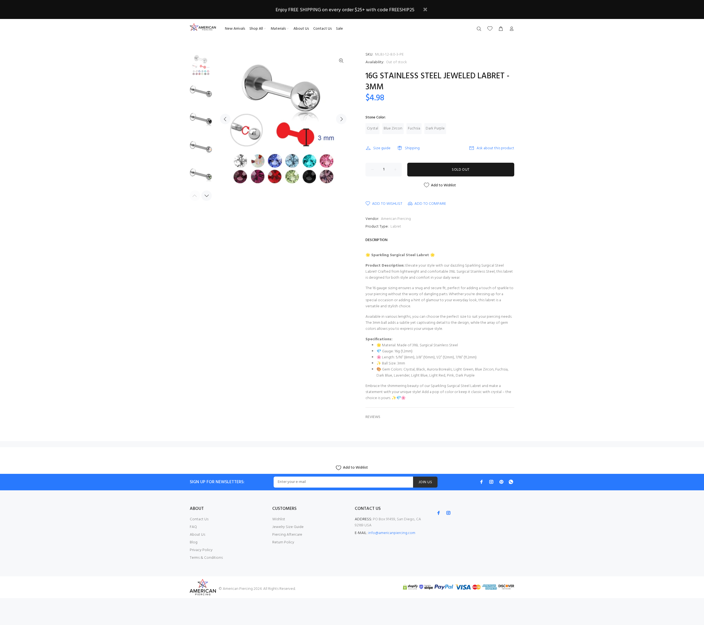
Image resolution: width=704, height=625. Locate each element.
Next (341, 119)
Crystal (372, 128)
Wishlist (278, 519)
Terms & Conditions (206, 558)
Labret (396, 226)
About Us (197, 535)
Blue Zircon (393, 128)
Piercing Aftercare (287, 535)
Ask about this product (495, 148)
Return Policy (283, 542)
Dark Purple (435, 128)
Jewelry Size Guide (288, 527)
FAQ (193, 527)
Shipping (412, 148)
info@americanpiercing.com (391, 533)
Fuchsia (414, 128)
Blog (193, 542)
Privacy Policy (201, 550)
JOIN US (425, 482)
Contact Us (199, 519)
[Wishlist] (490, 28)
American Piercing (396, 219)
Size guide (382, 148)
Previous (225, 119)
